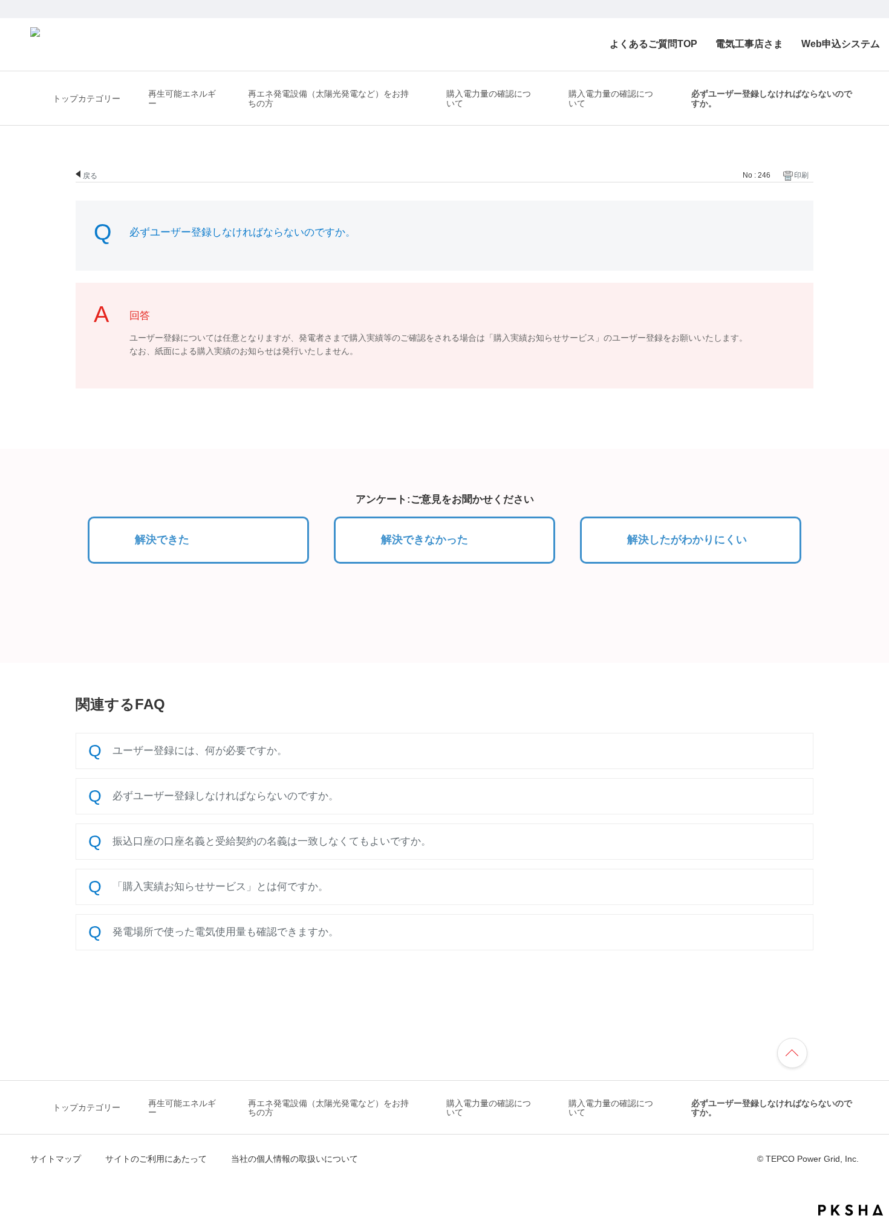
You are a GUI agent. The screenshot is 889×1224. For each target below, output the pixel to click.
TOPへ (797, 1051)
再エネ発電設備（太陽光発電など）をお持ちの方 (328, 98)
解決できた (162, 539)
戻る (90, 175)
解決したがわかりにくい (687, 539)
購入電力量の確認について (488, 98)
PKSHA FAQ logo (850, 1210)
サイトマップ (55, 1159)
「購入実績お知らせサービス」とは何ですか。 (220, 886)
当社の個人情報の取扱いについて (294, 1159)
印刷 (801, 175)
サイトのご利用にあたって (156, 1159)
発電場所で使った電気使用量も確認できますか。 (225, 932)
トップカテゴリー (86, 98)
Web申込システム (840, 44)
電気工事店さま (749, 44)
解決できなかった (424, 539)
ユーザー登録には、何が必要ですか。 (199, 750)
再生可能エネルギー (182, 98)
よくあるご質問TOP (653, 44)
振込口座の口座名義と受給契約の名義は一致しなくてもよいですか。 (271, 841)
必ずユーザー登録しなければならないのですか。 (225, 796)
